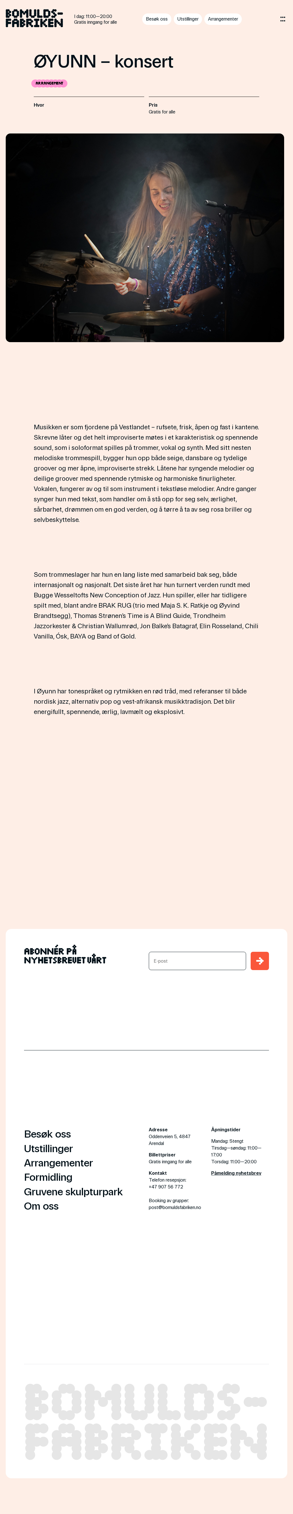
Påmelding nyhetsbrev (236, 1173)
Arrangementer (223, 19)
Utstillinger (188, 19)
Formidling (48, 1176)
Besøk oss (157, 19)
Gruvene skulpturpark (73, 1191)
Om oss (41, 1205)
